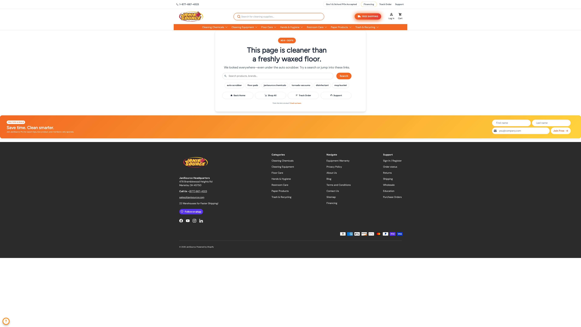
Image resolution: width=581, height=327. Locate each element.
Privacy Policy (334, 166)
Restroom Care (315, 27)
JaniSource (191, 247)
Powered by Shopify (205, 247)
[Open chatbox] (6, 321)
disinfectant (322, 85)
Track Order (385, 4)
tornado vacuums (301, 85)
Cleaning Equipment (242, 27)
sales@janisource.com (191, 197)
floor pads (253, 85)
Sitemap (331, 197)
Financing (369, 4)
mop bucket (340, 85)
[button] (400, 16)
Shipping (388, 178)
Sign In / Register (392, 160)
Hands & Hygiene (289, 27)
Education (388, 191)
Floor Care (267, 27)
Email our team (295, 103)
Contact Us (333, 191)
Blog (329, 178)
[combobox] (279, 16)
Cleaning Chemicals (213, 27)
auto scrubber (234, 85)
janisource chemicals (275, 85)
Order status (390, 166)
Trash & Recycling (365, 27)
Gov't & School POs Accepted (341, 4)
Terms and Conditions (339, 185)
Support (399, 4)
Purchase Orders (392, 197)
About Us (332, 172)
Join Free (558, 130)
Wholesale (389, 185)
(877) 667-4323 (198, 191)
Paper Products (339, 27)
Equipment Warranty (338, 160)
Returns (387, 172)
